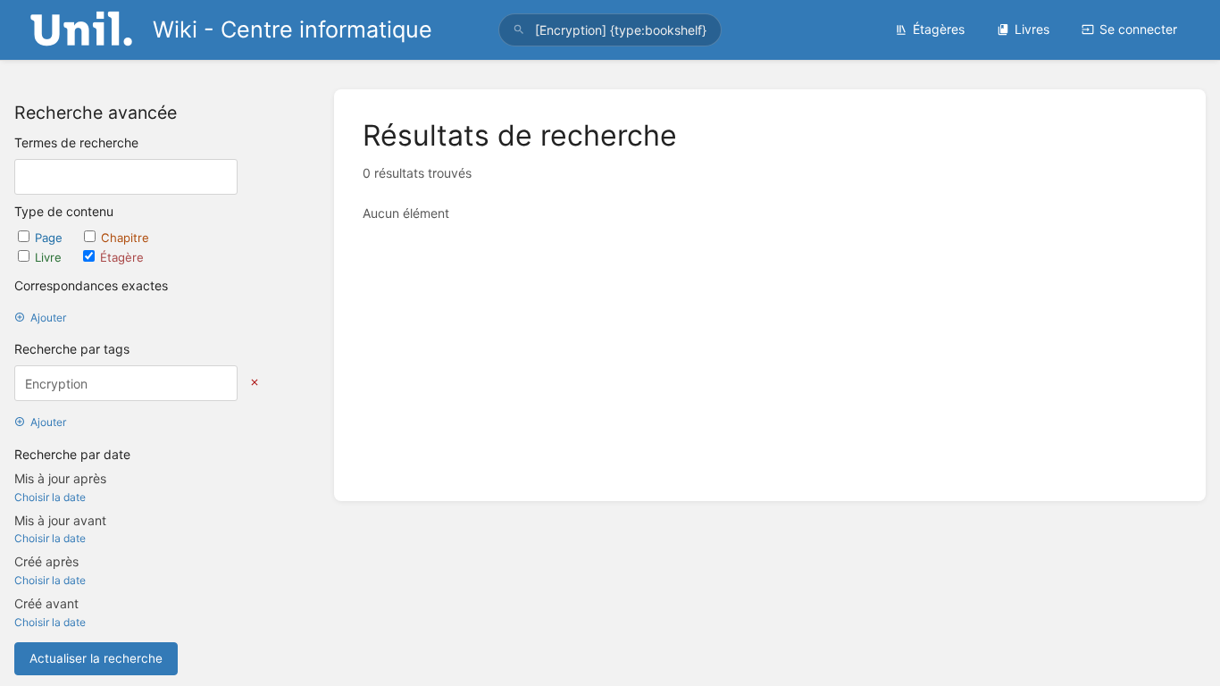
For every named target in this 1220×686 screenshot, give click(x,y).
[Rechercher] (519, 30)
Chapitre (125, 237)
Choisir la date (50, 497)
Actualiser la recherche (96, 658)
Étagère (122, 257)
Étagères (939, 29)
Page (50, 237)
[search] (610, 29)
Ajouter (48, 317)
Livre (50, 257)
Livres (1032, 29)
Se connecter (1138, 29)
